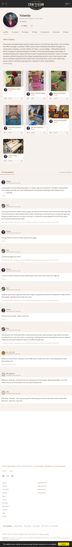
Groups (4, 483)
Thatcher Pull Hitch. (59, 93)
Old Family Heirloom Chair (14, 127)
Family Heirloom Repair (38, 93)
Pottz (7, 205)
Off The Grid (45, 526)
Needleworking (42, 483)
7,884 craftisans (11, 466)
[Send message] (31, 25)
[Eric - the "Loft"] (3, 353)
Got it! (64, 544)
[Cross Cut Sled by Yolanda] (13, 146)
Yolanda (8, 181)
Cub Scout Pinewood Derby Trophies (59, 120)
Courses (4, 510)
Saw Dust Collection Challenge (37, 127)
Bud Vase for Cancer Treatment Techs (14, 89)
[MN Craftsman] (3, 374)
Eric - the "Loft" (10, 352)
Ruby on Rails (44, 534)
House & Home (18, 526)
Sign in (67, 4)
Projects (4, 486)
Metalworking (42, 489)
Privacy (4, 471)
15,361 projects (39, 466)
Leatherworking (42, 486)
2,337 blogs (47, 466)
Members (5, 503)
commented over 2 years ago (13, 393)
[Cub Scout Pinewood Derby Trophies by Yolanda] (59, 111)
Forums (4, 499)
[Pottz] (3, 206)
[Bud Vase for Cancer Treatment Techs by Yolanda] (13, 79)
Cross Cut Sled (12, 155)
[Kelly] (3, 393)
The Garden (36, 526)
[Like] (5, 98)
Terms (11, 471)
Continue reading (7, 63)
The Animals (27, 526)
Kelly (7, 392)
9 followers (30, 18)
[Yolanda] (6, 89)
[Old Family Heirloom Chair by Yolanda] (13, 115)
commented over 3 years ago (13, 183)
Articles (4, 516)
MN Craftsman (10, 373)
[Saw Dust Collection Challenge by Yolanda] (36, 115)
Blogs (4, 496)
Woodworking (42, 493)
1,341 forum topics (59, 466)
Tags (3, 513)
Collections (5, 489)
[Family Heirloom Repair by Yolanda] (36, 81)
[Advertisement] (36, 436)
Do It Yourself (54, 526)
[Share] (21, 98)
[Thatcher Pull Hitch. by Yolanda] (58, 81)
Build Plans (5, 506)
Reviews (4, 493)
